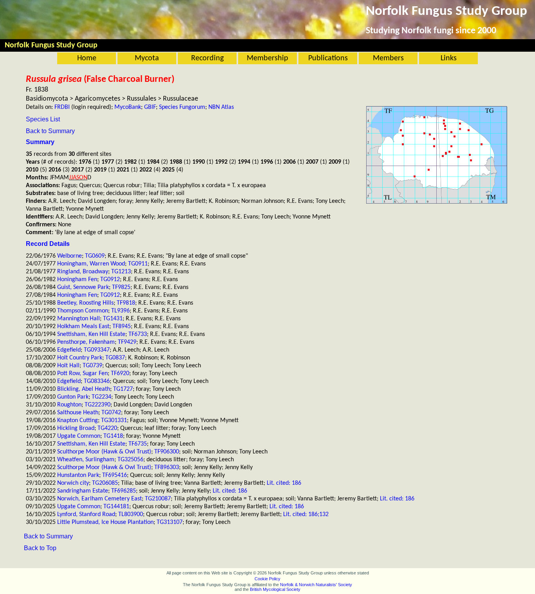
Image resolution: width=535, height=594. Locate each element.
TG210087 (158, 499)
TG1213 (121, 272)
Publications (328, 58)
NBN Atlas (221, 107)
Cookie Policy (267, 578)
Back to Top (40, 548)
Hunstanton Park (78, 475)
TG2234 (101, 397)
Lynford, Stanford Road (86, 514)
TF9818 (126, 303)
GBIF (150, 107)
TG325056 (130, 460)
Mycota (147, 58)
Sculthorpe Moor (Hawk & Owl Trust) (104, 452)
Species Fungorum (182, 107)
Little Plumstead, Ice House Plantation (105, 522)
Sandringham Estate (82, 491)
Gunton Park (73, 397)
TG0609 (95, 256)
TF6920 (120, 373)
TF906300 (166, 452)
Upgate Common (78, 436)
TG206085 (105, 483)
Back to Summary (50, 131)
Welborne (69, 256)
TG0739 (92, 366)
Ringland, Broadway (82, 272)
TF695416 (114, 475)
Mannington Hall (78, 319)
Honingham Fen (77, 279)
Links (449, 58)
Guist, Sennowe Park (83, 287)
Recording (207, 58)
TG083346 (97, 381)
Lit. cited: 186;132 (306, 514)
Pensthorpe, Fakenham (86, 342)
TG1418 (113, 436)
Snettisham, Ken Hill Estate (91, 334)
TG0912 (110, 279)
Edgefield (69, 350)
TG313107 (170, 522)
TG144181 (116, 507)
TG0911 (138, 264)
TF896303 (166, 467)
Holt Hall (68, 366)
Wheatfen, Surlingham (85, 460)
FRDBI (62, 107)
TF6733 (137, 334)
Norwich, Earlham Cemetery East (99, 499)
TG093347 (97, 350)
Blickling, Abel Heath (83, 389)
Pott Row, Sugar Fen (82, 373)
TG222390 (97, 405)
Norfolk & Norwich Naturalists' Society (316, 584)
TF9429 (127, 342)
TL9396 (120, 311)
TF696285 (123, 491)
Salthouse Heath (77, 413)
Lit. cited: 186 (284, 483)
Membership (267, 58)
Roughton (69, 405)
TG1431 (113, 319)
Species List (43, 119)
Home (86, 58)
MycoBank (127, 107)
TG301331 (114, 420)
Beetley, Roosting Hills (85, 303)
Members (388, 58)
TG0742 (111, 413)
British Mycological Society (275, 589)
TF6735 (137, 444)
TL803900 (130, 514)
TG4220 (107, 428)
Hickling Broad (75, 428)
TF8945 (121, 326)
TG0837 (115, 358)
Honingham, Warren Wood (91, 264)
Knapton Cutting (77, 420)
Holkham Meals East (83, 326)
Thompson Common (82, 311)
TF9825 (121, 287)
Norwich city (73, 483)
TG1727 (123, 389)
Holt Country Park (79, 358)
